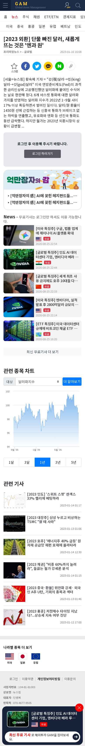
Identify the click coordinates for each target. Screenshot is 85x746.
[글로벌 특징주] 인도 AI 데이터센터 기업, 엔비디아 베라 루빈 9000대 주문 (57, 254)
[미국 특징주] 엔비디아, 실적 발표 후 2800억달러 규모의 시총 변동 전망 (57, 302)
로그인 (13, 678)
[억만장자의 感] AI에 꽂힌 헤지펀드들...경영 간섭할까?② (43, 195)
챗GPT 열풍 (42, 180)
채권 (36, 16)
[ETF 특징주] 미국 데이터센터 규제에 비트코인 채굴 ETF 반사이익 (57, 326)
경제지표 (69, 16)
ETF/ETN (51, 16)
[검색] (78, 5)
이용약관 (27, 678)
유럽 (53, 26)
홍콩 (31, 26)
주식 (25, 16)
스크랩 (14, 71)
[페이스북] (25, 66)
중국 (20, 26)
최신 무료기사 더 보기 (43, 351)
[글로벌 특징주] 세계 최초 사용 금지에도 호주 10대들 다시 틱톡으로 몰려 (57, 278)
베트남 (65, 26)
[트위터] (36, 66)
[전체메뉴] (5, 5)
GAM (30, 5)
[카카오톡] (48, 66)
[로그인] (67, 5)
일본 (42, 26)
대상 (9, 381)
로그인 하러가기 (42, 153)
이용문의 (70, 678)
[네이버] (59, 66)
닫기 (79, 708)
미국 (9, 26)
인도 (78, 26)
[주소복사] (70, 66)
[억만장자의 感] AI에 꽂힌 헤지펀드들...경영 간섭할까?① (43, 202)
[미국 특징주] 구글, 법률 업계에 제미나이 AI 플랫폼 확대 (57, 230)
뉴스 (15, 16)
